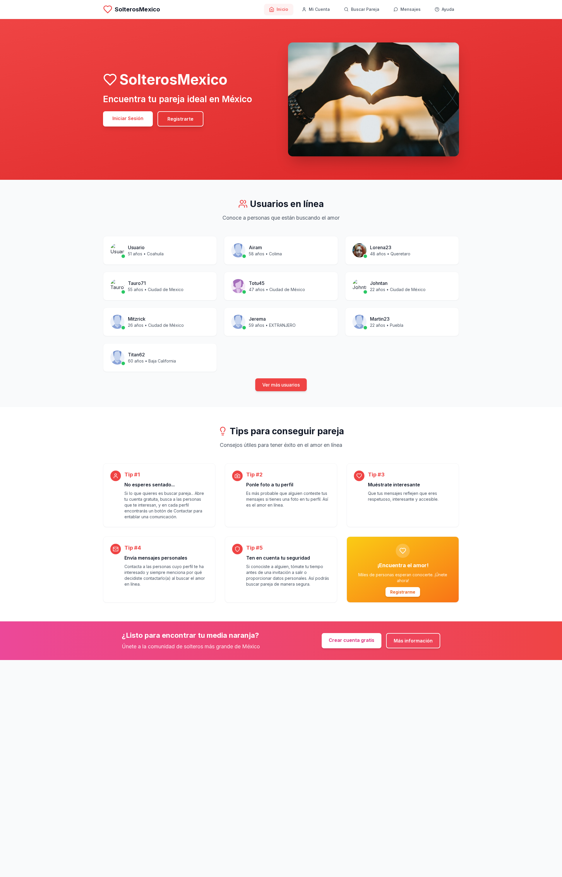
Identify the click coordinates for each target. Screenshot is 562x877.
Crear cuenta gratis (351, 640)
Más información (413, 641)
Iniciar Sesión (127, 118)
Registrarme (402, 591)
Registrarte (180, 119)
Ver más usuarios (281, 385)
